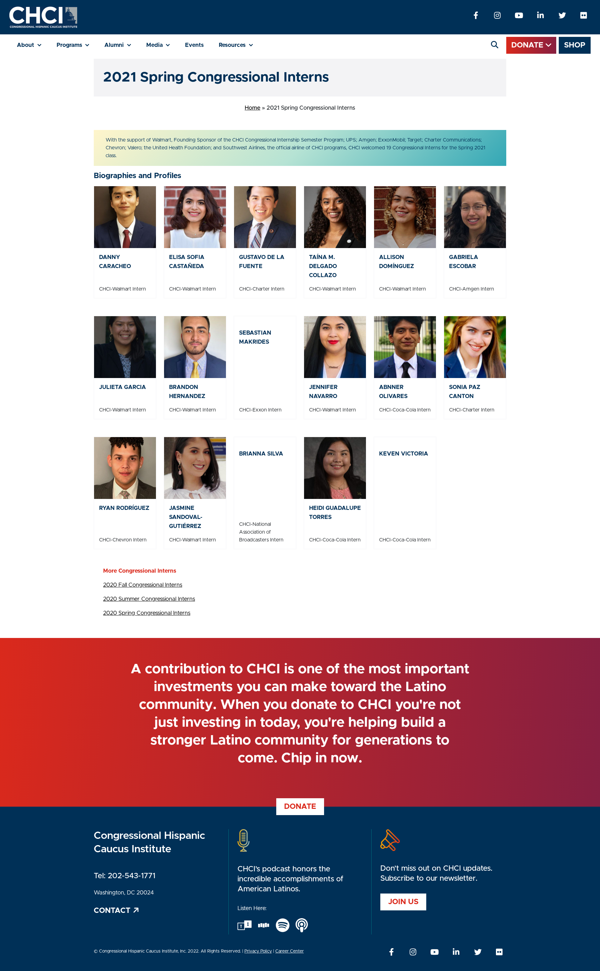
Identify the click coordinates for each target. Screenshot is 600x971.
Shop (574, 45)
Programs (77, 45)
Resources (240, 45)
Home (252, 108)
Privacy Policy (258, 951)
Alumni (121, 45)
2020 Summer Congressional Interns (149, 599)
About (33, 45)
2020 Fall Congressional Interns (142, 585)
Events (194, 45)
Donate (528, 45)
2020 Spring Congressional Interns (146, 613)
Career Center (289, 951)
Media (162, 45)
